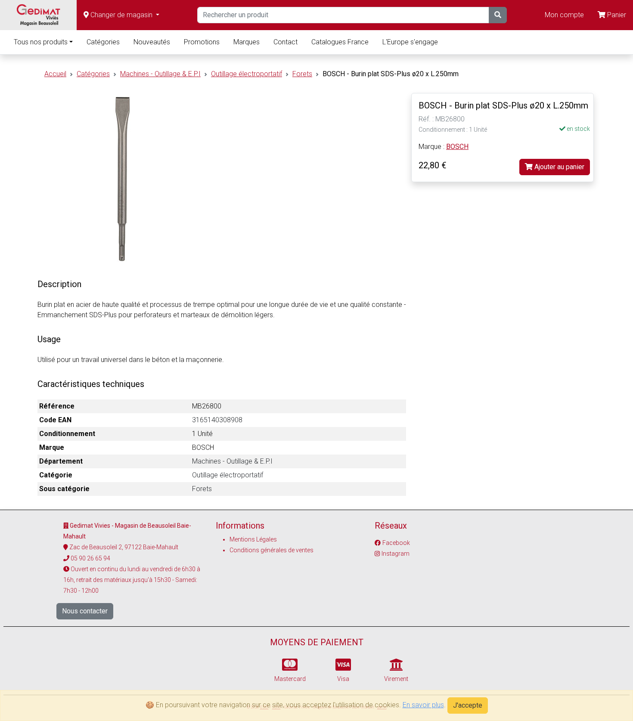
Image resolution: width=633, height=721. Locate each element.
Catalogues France (340, 42)
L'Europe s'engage (410, 42)
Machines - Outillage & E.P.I (160, 74)
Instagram (396, 553)
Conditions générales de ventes (271, 550)
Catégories (103, 42)
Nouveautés (151, 42)
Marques (246, 42)
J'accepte (467, 705)
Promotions (202, 42)
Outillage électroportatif (246, 74)
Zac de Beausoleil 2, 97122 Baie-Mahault (123, 547)
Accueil (55, 74)
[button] (121, 15)
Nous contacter (85, 611)
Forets (302, 74)
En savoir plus (423, 705)
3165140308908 (217, 420)
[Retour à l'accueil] (38, 15)
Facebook (396, 542)
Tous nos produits (41, 42)
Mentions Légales (253, 539)
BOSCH (457, 146)
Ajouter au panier (558, 167)
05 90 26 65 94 (90, 558)
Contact (285, 42)
